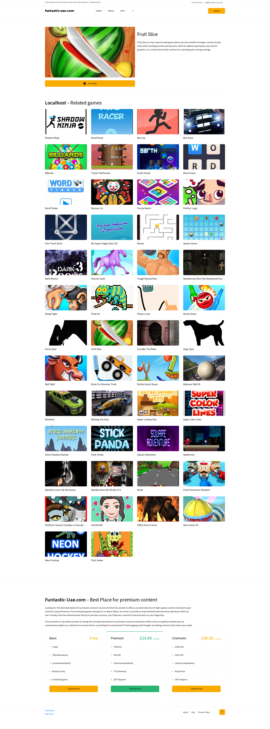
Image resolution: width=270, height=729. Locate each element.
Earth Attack (143, 173)
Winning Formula (100, 419)
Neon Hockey (52, 560)
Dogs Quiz (188, 349)
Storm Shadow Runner (57, 454)
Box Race (188, 137)
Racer (140, 489)
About (185, 712)
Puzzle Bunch (144, 208)
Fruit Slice (96, 349)
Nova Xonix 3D (190, 525)
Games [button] (99, 11)
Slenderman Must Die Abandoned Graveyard (206, 278)
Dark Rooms (51, 278)
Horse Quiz (51, 349)
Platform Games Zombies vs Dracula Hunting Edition (73, 525)
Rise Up (141, 137)
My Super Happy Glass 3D (104, 243)
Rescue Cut (97, 208)
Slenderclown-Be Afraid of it (106, 489)
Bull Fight (50, 384)
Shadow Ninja (52, 137)
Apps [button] (122, 11)
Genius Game (190, 243)
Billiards (49, 173)
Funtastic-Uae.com (59, 11)
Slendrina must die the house (60, 489)
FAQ (193, 712)
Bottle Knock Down (147, 384)
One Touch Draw (53, 243)
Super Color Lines (192, 419)
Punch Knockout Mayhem (196, 489)
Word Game (189, 173)
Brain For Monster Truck (104, 384)
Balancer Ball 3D (191, 384)
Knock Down (189, 313)
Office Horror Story (147, 525)
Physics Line (143, 313)
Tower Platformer (100, 173)
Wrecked (49, 419)
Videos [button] (111, 11)
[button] (132, 10)
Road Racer (97, 137)
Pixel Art (95, 313)
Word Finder (51, 208)
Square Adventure (146, 454)
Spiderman (188, 454)
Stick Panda (97, 454)
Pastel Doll (96, 525)
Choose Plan (73, 688)
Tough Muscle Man (147, 278)
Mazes (140, 243)
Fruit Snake (97, 560)
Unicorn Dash (98, 278)
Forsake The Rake (146, 349)
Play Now (92, 83)
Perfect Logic (190, 208)
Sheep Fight (51, 313)
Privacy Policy (204, 712)
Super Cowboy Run (147, 419)
